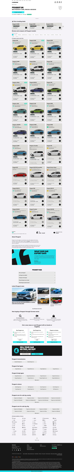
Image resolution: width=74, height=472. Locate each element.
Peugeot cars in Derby (43, 411)
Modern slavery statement (54, 453)
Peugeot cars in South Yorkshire (56, 400)
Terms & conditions (25, 453)
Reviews (30, 0)
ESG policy (40, 453)
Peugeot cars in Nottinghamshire (31, 400)
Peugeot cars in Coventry (30, 411)
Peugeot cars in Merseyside (18, 400)
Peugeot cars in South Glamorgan (43, 400)
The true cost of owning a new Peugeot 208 (43, 304)
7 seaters (45, 34)
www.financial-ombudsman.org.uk (56, 466)
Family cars (30, 34)
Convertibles (52, 34)
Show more (37, 402)
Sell (22, 0)
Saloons (13, 36)
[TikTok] (20, 450)
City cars (48, 34)
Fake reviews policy (48, 453)
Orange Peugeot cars (31, 389)
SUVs (33, 34)
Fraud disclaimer (36, 453)
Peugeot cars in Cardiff (18, 411)
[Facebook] (12, 450)
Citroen (28, 241)
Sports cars (17, 36)
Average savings (14, 462)
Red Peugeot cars (55, 389)
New (12, 0)
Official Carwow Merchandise (30, 449)
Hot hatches (56, 34)
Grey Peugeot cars (18, 389)
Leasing (17, 0)
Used (14, 0)
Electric (20, 0)
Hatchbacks (19, 34)
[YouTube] (18, 450)
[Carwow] (15, 2)
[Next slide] (63, 26)
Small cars (15, 34)
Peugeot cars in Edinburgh (56, 411)
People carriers (37, 34)
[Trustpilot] (27, 14)
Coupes (60, 34)
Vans (24, 0)
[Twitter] (14, 450)
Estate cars (41, 34)
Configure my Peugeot (18, 12)
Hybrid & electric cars (24, 34)
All (12, 34)
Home (13, 4)
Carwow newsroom (29, 448)
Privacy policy (43, 453)
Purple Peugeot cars (43, 389)
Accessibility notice (60, 453)
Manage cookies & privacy (31, 453)
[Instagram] (16, 450)
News (27, 0)
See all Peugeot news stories (37, 308)
